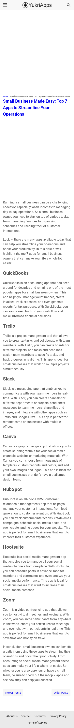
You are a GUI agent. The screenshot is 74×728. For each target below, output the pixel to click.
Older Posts (61, 692)
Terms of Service (37, 722)
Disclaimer (40, 716)
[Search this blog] (68, 5)
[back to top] (66, 719)
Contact (26, 716)
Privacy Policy (58, 716)
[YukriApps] (37, 5)
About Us (12, 716)
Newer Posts (13, 692)
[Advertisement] (37, 53)
